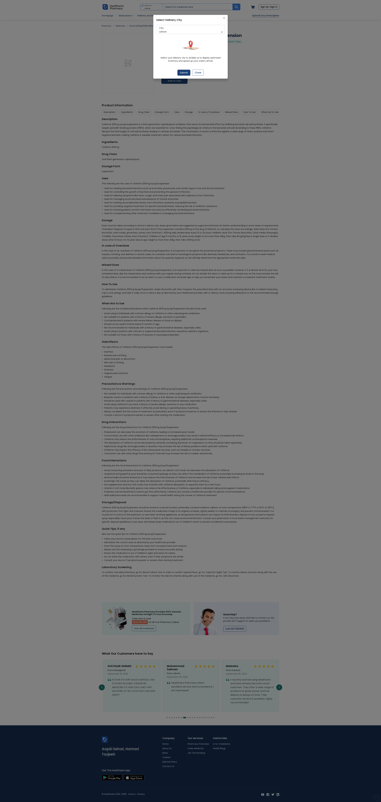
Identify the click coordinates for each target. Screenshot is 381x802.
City (161, 27)
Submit (184, 72)
